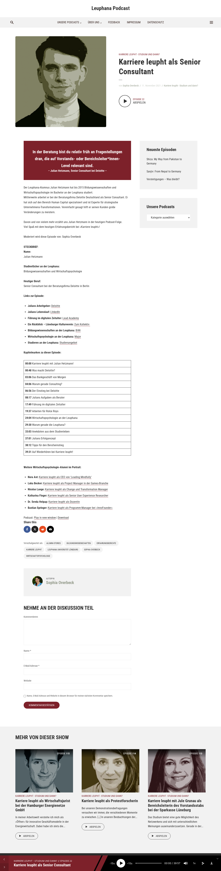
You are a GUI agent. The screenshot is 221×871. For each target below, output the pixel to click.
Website (27, 680)
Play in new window (45, 517)
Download (63, 517)
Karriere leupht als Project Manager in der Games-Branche (75, 483)
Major (78, 336)
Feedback (114, 22)
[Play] (121, 863)
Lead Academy (71, 318)
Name (27, 650)
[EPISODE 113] (177, 770)
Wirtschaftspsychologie (38, 556)
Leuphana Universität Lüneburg (63, 549)
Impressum (134, 22)
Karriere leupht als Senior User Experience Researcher (78, 495)
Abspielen (28, 836)
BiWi (78, 330)
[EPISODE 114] (110, 770)
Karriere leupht (34, 549)
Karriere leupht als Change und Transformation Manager (76, 489)
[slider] (149, 863)
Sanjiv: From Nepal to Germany (164, 171)
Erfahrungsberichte (106, 543)
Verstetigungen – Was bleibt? (163, 179)
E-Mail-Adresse (31, 665)
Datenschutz (155, 22)
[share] (203, 863)
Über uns (93, 22)
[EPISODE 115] (44, 770)
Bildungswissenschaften (79, 543)
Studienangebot (68, 342)
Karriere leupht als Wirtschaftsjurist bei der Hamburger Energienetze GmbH (42, 805)
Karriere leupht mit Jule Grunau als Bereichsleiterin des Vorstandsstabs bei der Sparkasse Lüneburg (176, 805)
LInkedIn (55, 312)
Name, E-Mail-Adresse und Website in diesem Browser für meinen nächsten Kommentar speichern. (70, 695)
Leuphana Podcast (111, 8)
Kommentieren (31, 616)
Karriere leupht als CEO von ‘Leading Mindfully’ (65, 477)
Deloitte (55, 306)
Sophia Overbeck (131, 85)
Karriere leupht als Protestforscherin (110, 801)
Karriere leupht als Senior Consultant (42, 865)
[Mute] (185, 863)
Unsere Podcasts (68, 22)
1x (194, 863)
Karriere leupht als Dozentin (64, 501)
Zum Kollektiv (82, 324)
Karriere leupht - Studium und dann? (139, 54)
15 (112, 863)
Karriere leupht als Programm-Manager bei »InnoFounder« (80, 507)
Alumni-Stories (53, 543)
